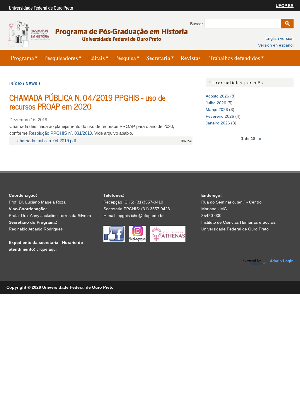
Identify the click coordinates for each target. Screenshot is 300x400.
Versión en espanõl (276, 45)
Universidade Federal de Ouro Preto (235, 229)
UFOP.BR (285, 5)
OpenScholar (253, 262)
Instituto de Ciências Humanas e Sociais (238, 222)
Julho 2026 (216, 102)
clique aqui (47, 249)
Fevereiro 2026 (220, 116)
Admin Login (282, 261)
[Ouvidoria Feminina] (167, 240)
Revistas (190, 58)
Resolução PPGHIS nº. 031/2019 (60, 133)
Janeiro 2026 (218, 123)
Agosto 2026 (217, 96)
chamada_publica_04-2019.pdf (46, 140)
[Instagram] (139, 240)
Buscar (197, 23)
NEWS (32, 84)
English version (279, 38)
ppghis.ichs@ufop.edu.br (140, 215)
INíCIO (15, 84)
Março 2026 (217, 109)
